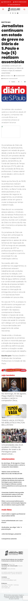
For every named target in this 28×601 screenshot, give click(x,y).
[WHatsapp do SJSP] (12, 15)
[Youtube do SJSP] (9, 15)
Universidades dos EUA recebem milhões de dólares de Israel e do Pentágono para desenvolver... (12, 449)
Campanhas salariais (9, 539)
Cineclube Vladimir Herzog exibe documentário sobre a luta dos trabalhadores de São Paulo (12, 494)
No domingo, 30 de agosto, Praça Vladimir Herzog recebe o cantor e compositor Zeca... (13, 397)
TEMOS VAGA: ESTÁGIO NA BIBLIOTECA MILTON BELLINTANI (13, 422)
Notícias (6, 22)
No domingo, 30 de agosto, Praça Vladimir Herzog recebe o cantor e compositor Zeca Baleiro (13, 465)
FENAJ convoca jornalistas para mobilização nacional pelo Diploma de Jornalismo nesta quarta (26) (13, 503)
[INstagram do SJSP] (5, 15)
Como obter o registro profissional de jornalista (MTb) (13, 515)
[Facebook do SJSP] (2, 15)
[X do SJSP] (7, 15)
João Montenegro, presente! (11, 534)
